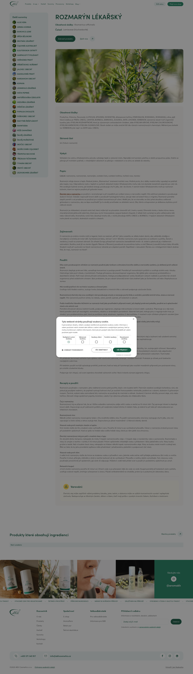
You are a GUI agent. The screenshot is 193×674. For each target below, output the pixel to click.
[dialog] (96, 337)
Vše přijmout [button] (122, 350)
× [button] (133, 319)
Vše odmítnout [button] (101, 350)
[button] (72, 350)
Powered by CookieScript (123, 355)
